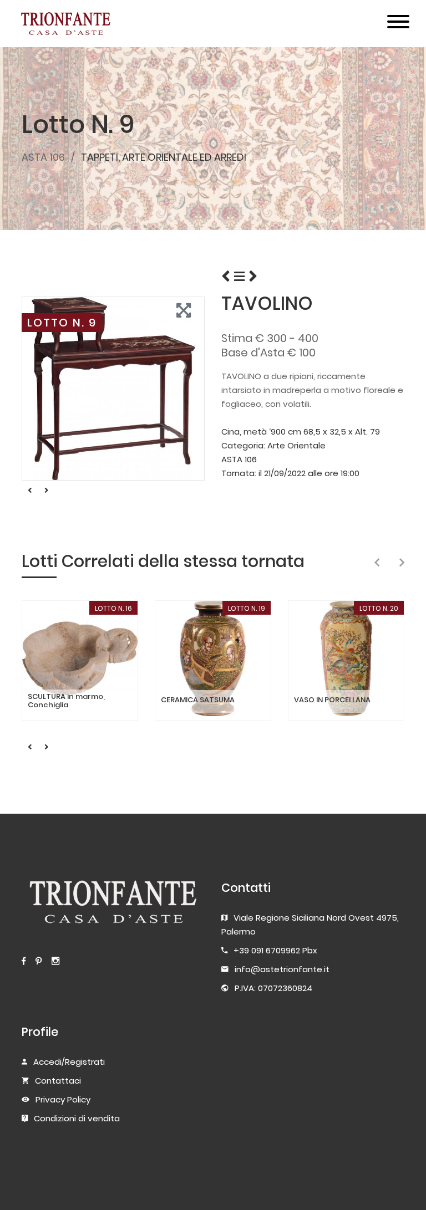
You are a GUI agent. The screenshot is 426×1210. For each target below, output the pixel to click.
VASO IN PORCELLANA (332, 700)
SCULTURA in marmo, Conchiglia (66, 700)
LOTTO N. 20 (378, 608)
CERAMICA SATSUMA (198, 700)
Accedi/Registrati (69, 1062)
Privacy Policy (63, 1099)
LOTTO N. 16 (113, 608)
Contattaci (58, 1080)
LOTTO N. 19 (246, 608)
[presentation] (376, 563)
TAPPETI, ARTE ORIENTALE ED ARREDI (163, 157)
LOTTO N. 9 (62, 322)
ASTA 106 (43, 157)
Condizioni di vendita (77, 1118)
